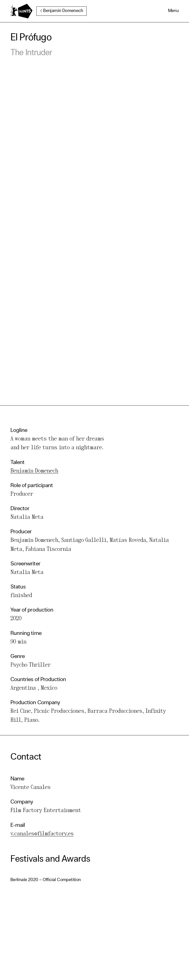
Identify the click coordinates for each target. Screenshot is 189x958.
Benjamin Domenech (63, 11)
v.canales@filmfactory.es (42, 834)
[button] (173, 11)
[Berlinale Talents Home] (21, 11)
